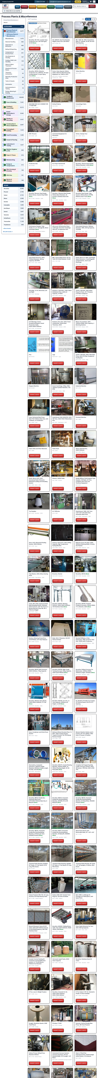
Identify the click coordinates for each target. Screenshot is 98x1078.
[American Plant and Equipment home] (5, 6)
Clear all (5, 22)
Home (17, 6)
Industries (32, 6)
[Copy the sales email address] (73, 2)
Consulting (59, 6)
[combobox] (81, 6)
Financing (51, 6)
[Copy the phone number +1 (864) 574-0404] (47, 2)
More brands (7, 228)
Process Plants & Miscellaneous (11, 20)
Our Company (41, 6)
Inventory (24, 6)
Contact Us (68, 6)
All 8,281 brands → (8, 231)
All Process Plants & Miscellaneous (12, 35)
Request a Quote (34, 48)
